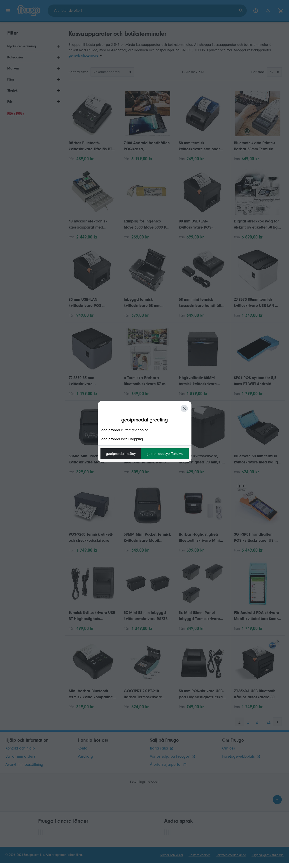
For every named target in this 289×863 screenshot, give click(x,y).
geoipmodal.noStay (121, 454)
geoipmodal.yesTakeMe (165, 454)
